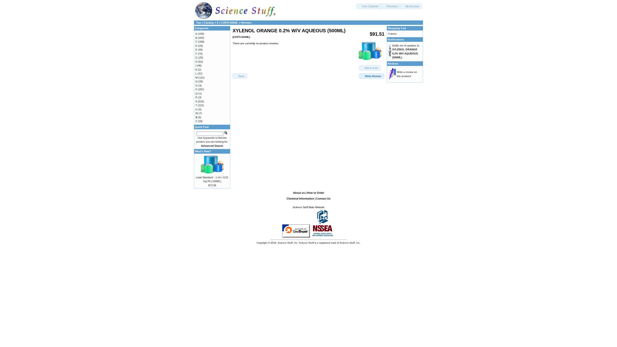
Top (198, 22)
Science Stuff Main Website (308, 207)
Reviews (246, 22)
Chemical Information (300, 198)
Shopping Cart (397, 28)
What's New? (203, 151)
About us (299, 192)
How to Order (315, 192)
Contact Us (323, 198)
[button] (368, 6)
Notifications (396, 39)
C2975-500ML (229, 22)
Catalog (209, 22)
